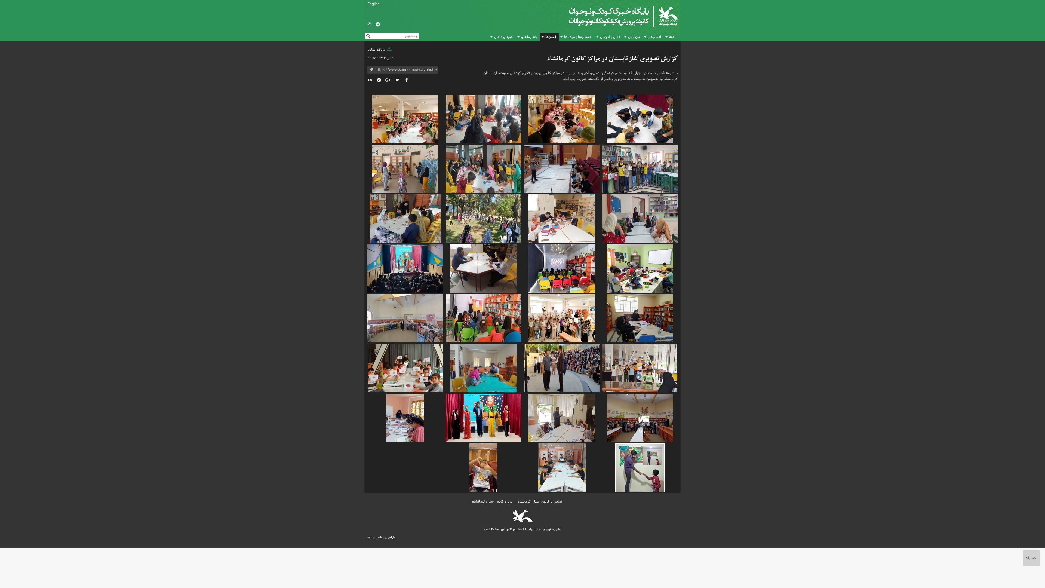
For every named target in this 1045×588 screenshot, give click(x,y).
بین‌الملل (634, 36)
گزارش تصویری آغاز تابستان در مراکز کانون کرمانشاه (612, 58)
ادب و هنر (654, 36)
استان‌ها (550, 36)
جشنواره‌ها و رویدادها (578, 36)
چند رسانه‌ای (529, 36)
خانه (672, 36)
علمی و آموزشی (610, 36)
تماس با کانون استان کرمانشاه (540, 501)
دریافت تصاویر (376, 49)
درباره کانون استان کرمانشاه (492, 501)
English (373, 4)
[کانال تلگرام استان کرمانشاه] (377, 25)
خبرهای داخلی (503, 36)
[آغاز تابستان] (640, 118)
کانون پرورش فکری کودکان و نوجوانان (614, 16)
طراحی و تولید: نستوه (381, 537)
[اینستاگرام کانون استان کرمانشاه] (369, 25)
